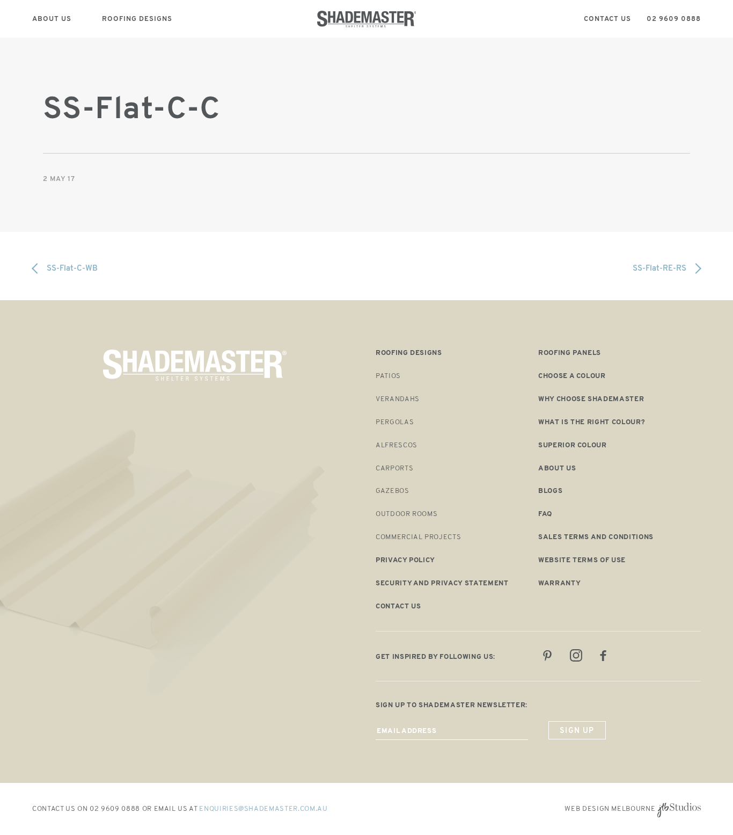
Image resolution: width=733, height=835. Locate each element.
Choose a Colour (572, 376)
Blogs (550, 491)
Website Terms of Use (582, 560)
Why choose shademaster (591, 399)
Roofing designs (409, 353)
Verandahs (398, 399)
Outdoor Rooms (406, 514)
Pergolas (395, 422)
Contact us (398, 606)
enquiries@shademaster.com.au (263, 808)
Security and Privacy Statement (442, 583)
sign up (577, 731)
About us (557, 468)
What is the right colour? (591, 422)
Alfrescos (396, 445)
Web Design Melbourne (610, 808)
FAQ (545, 514)
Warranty (559, 583)
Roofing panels (569, 353)
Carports (394, 468)
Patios (388, 376)
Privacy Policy (405, 560)
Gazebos (392, 491)
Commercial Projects (418, 537)
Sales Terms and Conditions (596, 537)
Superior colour (572, 445)
